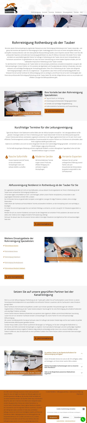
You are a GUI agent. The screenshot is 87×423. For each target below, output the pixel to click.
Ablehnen (66, 417)
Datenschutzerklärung (70, 421)
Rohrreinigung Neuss (11, 251)
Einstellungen (78, 417)
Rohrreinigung (36, 12)
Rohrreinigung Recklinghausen (14, 262)
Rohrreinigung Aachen (11, 246)
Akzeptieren (53, 417)
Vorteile (44, 12)
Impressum (79, 394)
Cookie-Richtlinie (60, 421)
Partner (76, 12)
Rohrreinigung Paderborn (12, 257)
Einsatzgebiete (67, 12)
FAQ (81, 12)
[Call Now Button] (83, 419)
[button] (83, 409)
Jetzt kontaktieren (55, 111)
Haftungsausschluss (62, 392)
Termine (51, 12)
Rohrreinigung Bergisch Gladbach (15, 268)
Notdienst (58, 12)
